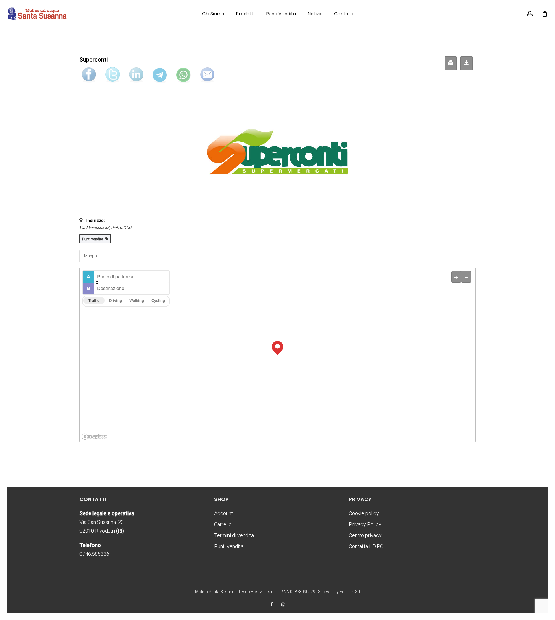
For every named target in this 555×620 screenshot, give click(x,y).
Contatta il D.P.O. (366, 546)
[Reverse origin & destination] (97, 282)
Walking (137, 300)
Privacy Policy (365, 524)
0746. (94, 554)
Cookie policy (364, 513)
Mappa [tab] (90, 256)
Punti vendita (228, 546)
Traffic (93, 300)
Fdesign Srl (350, 591)
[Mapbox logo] (94, 436)
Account (223, 513)
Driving (115, 300)
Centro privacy (365, 535)
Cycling (158, 300)
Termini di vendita (234, 535)
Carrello (223, 524)
